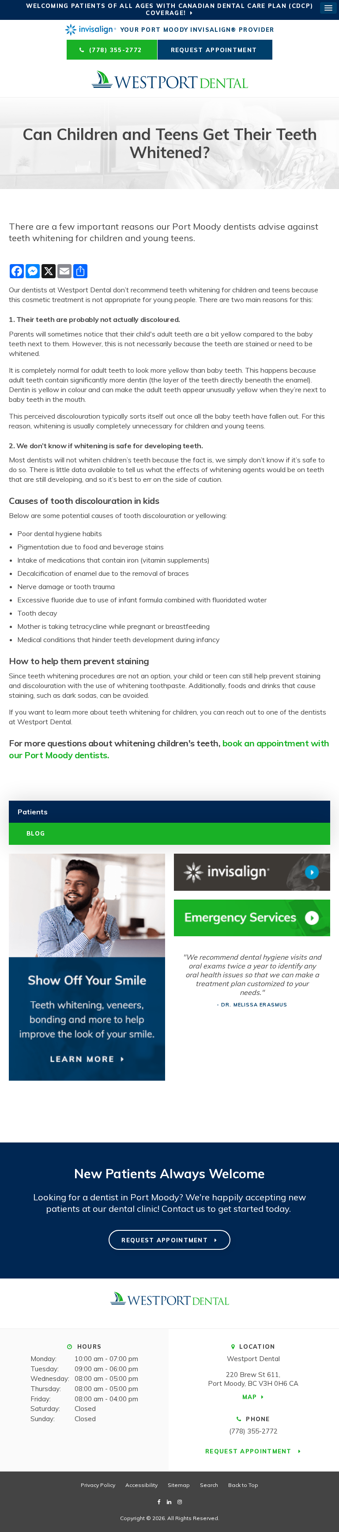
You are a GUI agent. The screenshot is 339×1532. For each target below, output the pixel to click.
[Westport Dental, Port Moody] (169, 1303)
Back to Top (243, 1485)
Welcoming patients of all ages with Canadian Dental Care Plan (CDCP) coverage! (169, 9)
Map (249, 1396)
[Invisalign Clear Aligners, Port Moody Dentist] (252, 872)
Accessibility (141, 1485)
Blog (35, 833)
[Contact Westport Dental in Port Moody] (252, 918)
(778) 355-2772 (253, 1431)
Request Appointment (215, 49)
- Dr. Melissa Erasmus (252, 1005)
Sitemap (179, 1485)
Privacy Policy (98, 1485)
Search (209, 1485)
